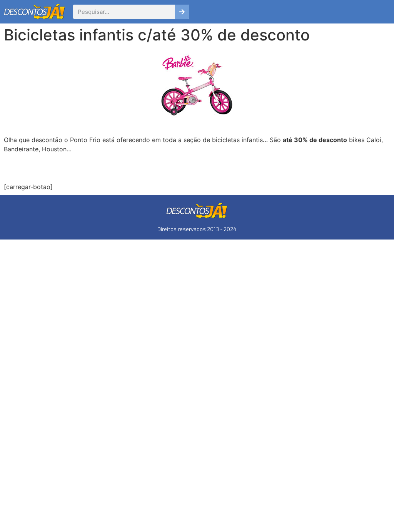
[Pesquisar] (182, 12)
